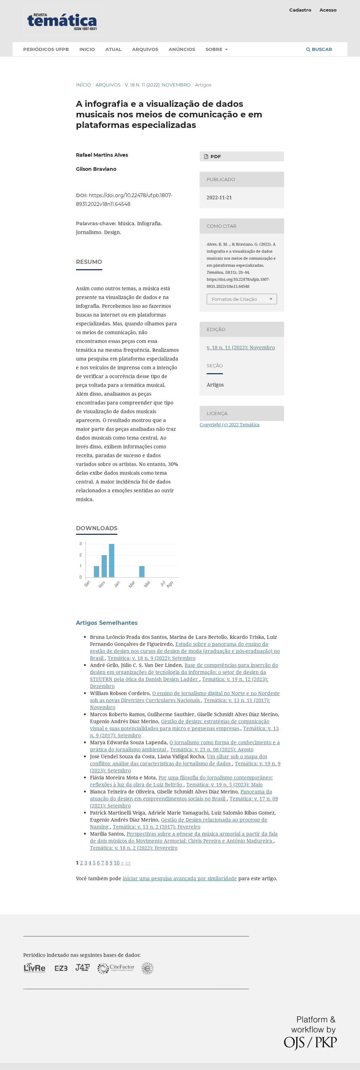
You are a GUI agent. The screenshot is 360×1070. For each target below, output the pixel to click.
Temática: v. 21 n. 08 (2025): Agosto (211, 749)
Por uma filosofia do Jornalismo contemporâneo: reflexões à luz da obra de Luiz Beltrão (181, 781)
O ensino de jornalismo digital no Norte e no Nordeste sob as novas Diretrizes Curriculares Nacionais (185, 696)
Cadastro (300, 10)
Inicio (87, 49)
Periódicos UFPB (46, 49)
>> (128, 862)
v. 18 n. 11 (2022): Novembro (158, 84)
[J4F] (82, 979)
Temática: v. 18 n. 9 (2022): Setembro (151, 658)
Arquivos (145, 49)
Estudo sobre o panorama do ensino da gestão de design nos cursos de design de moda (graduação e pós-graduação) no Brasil (185, 651)
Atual (113, 49)
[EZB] (61, 979)
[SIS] (147, 979)
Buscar (321, 49)
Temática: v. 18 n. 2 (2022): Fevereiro (134, 847)
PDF (215, 156)
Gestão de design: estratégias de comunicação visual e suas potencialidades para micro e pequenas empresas (179, 725)
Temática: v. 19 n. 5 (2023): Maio (224, 784)
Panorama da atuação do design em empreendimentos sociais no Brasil (181, 795)
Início (83, 84)
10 (117, 862)
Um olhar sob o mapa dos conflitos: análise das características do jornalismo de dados (178, 760)
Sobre (215, 49)
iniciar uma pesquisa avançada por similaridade (180, 878)
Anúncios (182, 49)
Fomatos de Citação (234, 299)
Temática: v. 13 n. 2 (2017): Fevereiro (156, 826)
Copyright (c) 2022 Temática (229, 424)
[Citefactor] (115, 979)
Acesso (328, 10)
